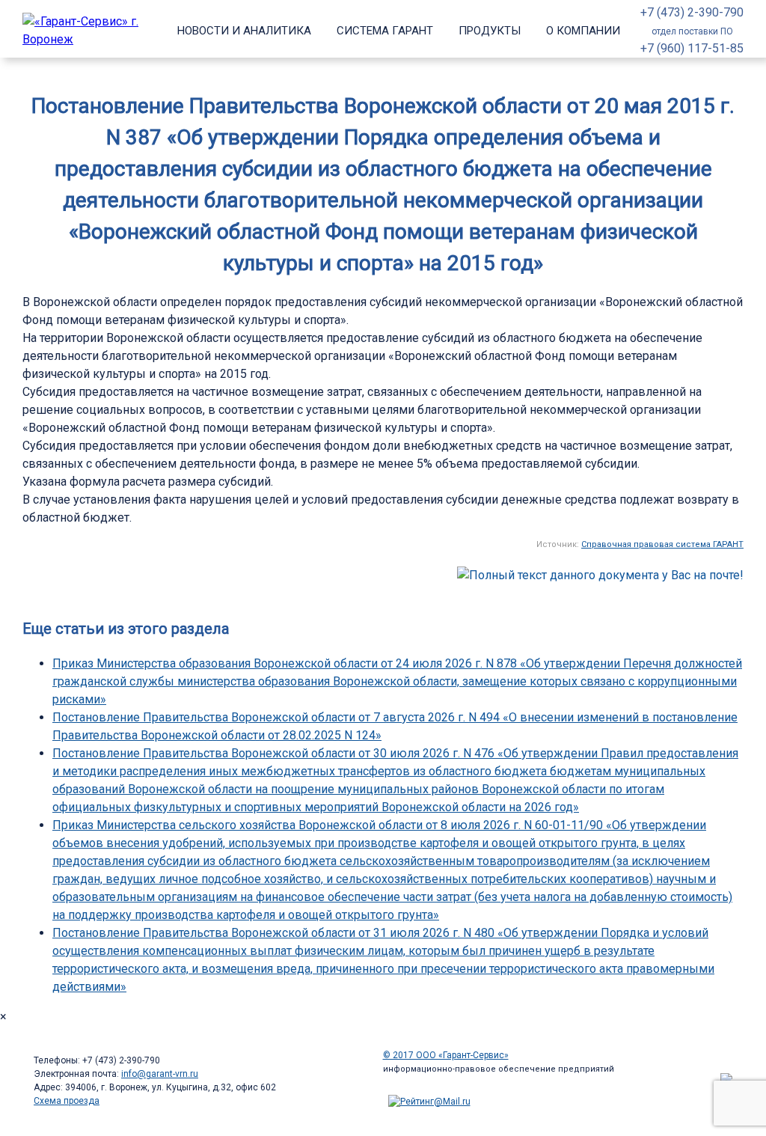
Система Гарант (385, 30)
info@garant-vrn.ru (159, 1074)
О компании (583, 30)
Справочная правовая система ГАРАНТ (662, 544)
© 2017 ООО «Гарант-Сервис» (446, 1055)
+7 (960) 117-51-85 (692, 48)
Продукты (490, 30)
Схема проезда (66, 1101)
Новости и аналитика (244, 30)
